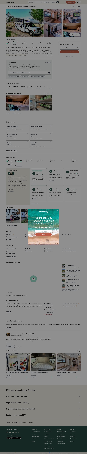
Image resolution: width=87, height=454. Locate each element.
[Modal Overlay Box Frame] (43, 227)
